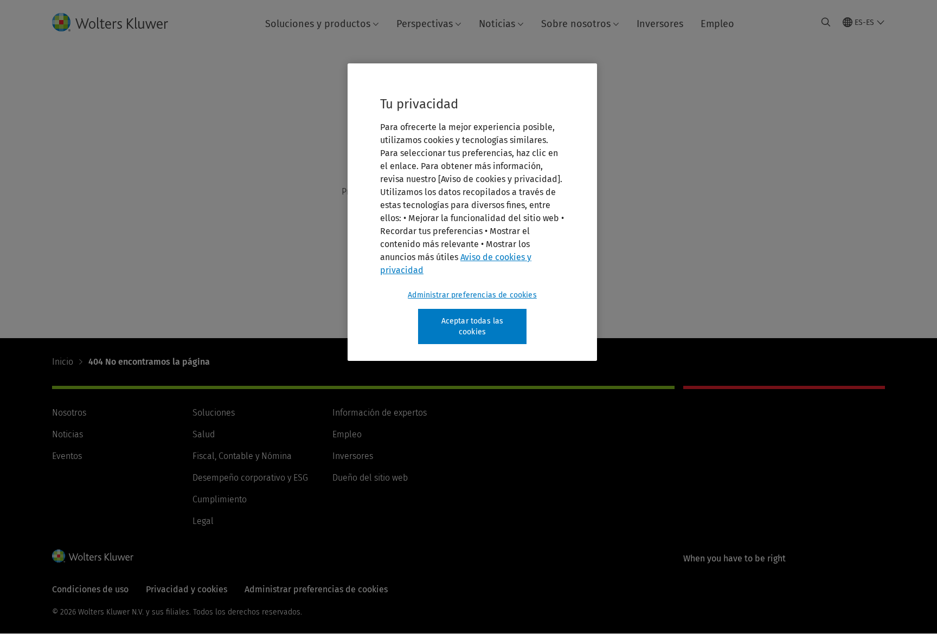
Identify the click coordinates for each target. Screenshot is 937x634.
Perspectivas (424, 24)
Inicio (62, 362)
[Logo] (118, 22)
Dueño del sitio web (370, 478)
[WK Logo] (92, 555)
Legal (203, 521)
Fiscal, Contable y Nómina (242, 456)
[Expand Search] (825, 22)
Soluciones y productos (317, 24)
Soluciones (213, 412)
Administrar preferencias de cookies (472, 295)
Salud (203, 434)
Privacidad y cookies (186, 589)
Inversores (660, 24)
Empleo (717, 24)
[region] (472, 212)
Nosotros (69, 412)
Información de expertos (379, 412)
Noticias (497, 24)
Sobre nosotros (576, 24)
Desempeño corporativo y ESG (250, 478)
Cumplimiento (219, 499)
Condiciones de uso (90, 589)
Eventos (67, 456)
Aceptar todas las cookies (472, 326)
